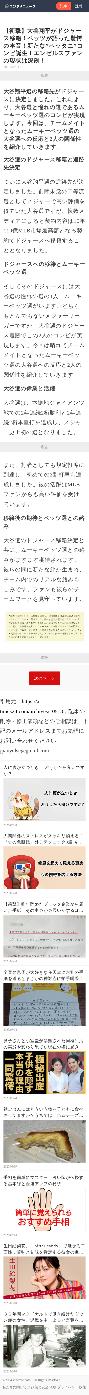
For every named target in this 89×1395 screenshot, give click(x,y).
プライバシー (67, 1387)
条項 (52, 1387)
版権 (82, 1387)
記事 (63, 6)
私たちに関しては (16, 1387)
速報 (79, 6)
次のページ (44, 678)
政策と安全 (39, 1387)
